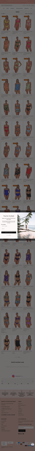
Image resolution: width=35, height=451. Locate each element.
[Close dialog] (34, 213)
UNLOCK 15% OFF (9, 232)
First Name (3, 224)
